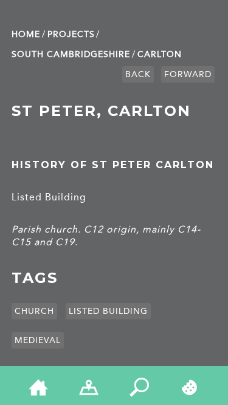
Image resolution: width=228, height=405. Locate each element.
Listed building (108, 311)
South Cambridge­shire (71, 54)
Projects (71, 34)
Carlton (159, 54)
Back (138, 74)
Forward (188, 74)
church (34, 311)
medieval (38, 340)
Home (26, 34)
